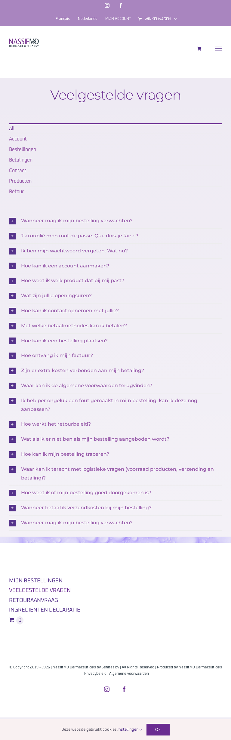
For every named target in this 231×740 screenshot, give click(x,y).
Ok (158, 729)
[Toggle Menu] (218, 49)
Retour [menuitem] (16, 191)
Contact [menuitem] (17, 170)
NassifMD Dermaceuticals (200, 667)
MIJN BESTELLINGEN (36, 581)
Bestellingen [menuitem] (22, 149)
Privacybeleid (95, 674)
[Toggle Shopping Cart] (199, 48)
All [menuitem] (11, 128)
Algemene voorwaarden (129, 674)
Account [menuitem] (18, 139)
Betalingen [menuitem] (20, 160)
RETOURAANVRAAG (33, 600)
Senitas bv (110, 667)
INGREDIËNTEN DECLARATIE (44, 610)
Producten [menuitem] (20, 181)
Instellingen (129, 730)
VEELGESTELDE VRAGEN (40, 590)
